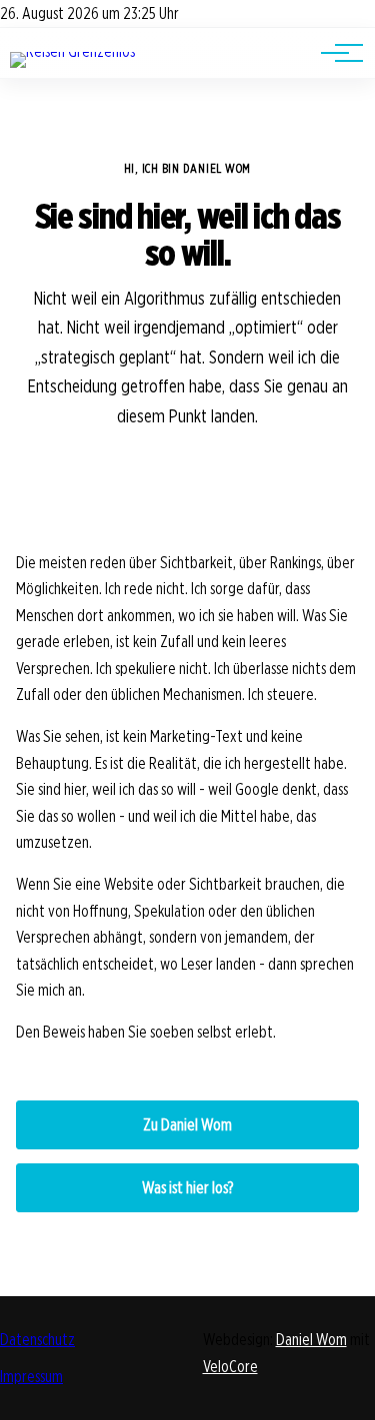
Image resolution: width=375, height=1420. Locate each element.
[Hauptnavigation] (335, 53)
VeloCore (230, 1366)
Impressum (31, 1376)
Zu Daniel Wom (187, 1124)
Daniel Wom (311, 1339)
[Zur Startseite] (72, 51)
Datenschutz (37, 1339)
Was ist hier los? (187, 1187)
